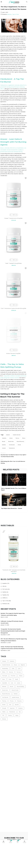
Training (10, 715)
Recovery (19, 701)
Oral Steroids (12, 444)
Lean (12, 682)
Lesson (18, 682)
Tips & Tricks (15, 14)
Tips (20, 711)
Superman (12, 708)
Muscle (3, 441)
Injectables (4, 682)
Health (16, 679)
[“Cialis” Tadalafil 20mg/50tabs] (13, 240)
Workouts (4, 603)
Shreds (19, 444)
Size (10, 704)
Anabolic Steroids (16, 434)
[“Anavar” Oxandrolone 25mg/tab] (13, 195)
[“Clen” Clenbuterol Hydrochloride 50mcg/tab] (13, 285)
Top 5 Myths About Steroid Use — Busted (11, 508)
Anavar (11, 438)
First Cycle (4, 589)
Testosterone (12, 448)
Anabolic (8, 434)
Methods (4, 686)
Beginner (23, 664)
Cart (18, 842)
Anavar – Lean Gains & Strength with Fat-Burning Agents (13, 142)
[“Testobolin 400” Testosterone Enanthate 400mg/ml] (14, 546)
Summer (4, 448)
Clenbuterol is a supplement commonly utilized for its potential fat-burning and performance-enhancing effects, (13, 86)
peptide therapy (15, 697)
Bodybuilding (5, 668)
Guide (10, 679)
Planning (4, 701)
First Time (13, 675)
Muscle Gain (11, 441)
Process (12, 701)
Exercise (11, 672)
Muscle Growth (15, 690)
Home (3, 842)
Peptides (4, 595)
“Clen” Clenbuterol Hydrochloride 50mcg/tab (13, 308)
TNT (3, 715)
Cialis (13, 668)
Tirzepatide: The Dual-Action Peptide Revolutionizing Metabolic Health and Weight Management (13, 631)
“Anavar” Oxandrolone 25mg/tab (13, 218)
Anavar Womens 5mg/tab (13, 353)
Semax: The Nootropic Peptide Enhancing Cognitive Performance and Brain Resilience (12, 647)
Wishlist (10, 842)
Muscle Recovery (20, 441)
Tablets (3, 711)
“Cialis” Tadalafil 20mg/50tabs (13, 263)
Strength (4, 708)
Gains (3, 679)
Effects (3, 672)
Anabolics (9, 14)
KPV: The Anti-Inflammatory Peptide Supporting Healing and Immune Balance (14, 639)
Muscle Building (20, 686)
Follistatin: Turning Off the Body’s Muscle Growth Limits (12, 622)
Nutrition (4, 444)
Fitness (23, 438)
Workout (4, 719)
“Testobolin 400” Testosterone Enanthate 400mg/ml (13, 570)
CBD (3, 586)
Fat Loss (17, 438)
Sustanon (20, 708)
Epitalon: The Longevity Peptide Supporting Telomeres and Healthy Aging (12, 614)
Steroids (17, 704)
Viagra (16, 715)
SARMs (4, 597)
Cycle (19, 668)
